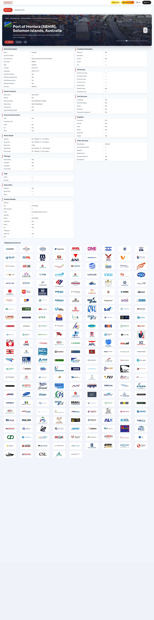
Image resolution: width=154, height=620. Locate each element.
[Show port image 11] (133, 40)
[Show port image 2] (118, 40)
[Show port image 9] (130, 40)
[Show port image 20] (146, 40)
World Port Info (14, 18)
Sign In (146, 2)
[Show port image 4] (121, 40)
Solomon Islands (26, 18)
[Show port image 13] (136, 40)
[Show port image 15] (139, 40)
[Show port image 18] (143, 40)
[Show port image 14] (137, 40)
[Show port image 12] (134, 40)
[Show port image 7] (125, 40)
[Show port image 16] (140, 40)
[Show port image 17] (142, 40)
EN (139, 2)
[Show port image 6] (124, 40)
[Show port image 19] (145, 40)
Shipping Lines (20, 10)
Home (7, 18)
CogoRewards (129, 2)
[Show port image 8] (128, 40)
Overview (8, 10)
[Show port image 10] (131, 40)
